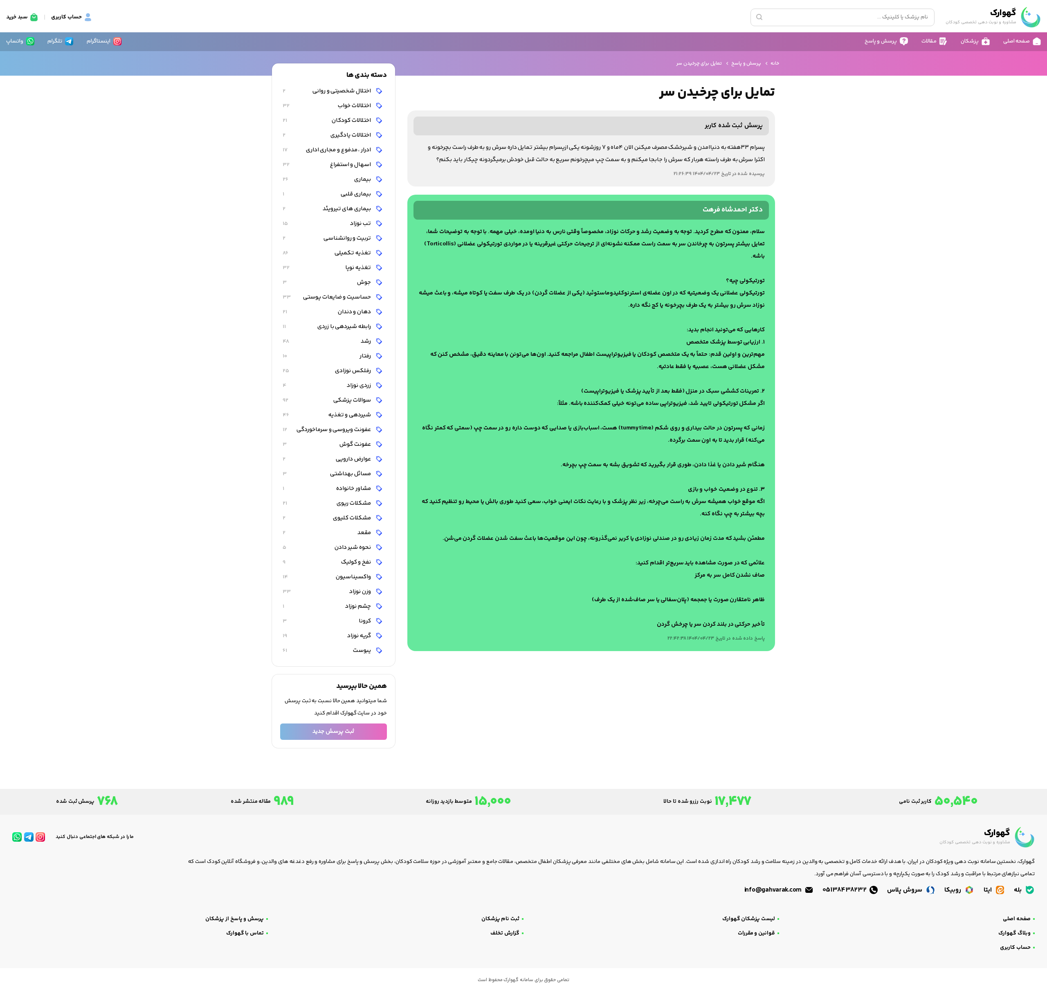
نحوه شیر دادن (327, 547)
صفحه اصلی (1017, 919)
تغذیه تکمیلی (327, 253)
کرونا (327, 621)
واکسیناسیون (327, 577)
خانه (775, 63)
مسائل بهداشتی (327, 474)
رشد (327, 341)
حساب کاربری (1015, 948)
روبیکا (953, 890)
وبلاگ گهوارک (1014, 933)
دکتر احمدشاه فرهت (733, 210)
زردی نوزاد (327, 385)
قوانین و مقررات (756, 933)
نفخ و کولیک (327, 562)
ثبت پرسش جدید (333, 731)
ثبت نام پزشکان (500, 919)
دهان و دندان (327, 312)
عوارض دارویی (327, 459)
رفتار (327, 356)
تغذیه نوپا (327, 267)
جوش (327, 282)
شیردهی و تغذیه (327, 415)
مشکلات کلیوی (327, 518)
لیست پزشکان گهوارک (748, 919)
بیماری (327, 179)
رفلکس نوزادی (327, 370)
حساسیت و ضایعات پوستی (327, 297)
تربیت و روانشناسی (327, 238)
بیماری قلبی (327, 194)
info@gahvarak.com (773, 890)
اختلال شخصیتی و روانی (327, 91)
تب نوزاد (327, 223)
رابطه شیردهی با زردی (327, 326)
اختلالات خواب (327, 105)
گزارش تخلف (504, 933)
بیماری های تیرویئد (327, 208)
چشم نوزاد (327, 606)
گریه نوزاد (327, 635)
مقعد (327, 532)
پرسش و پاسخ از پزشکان (234, 919)
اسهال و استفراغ (327, 164)
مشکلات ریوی (327, 503)
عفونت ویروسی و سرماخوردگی (327, 429)
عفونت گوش (327, 444)
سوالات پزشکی (327, 400)
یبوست (327, 650)
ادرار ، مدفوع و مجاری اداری (327, 150)
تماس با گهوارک (245, 933)
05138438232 (845, 890)
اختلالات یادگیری (327, 135)
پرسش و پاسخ (746, 63)
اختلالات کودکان (327, 120)
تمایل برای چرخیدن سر (699, 63)
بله (1018, 890)
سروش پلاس (905, 890)
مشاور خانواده (327, 488)
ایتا (988, 890)
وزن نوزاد (327, 591)
